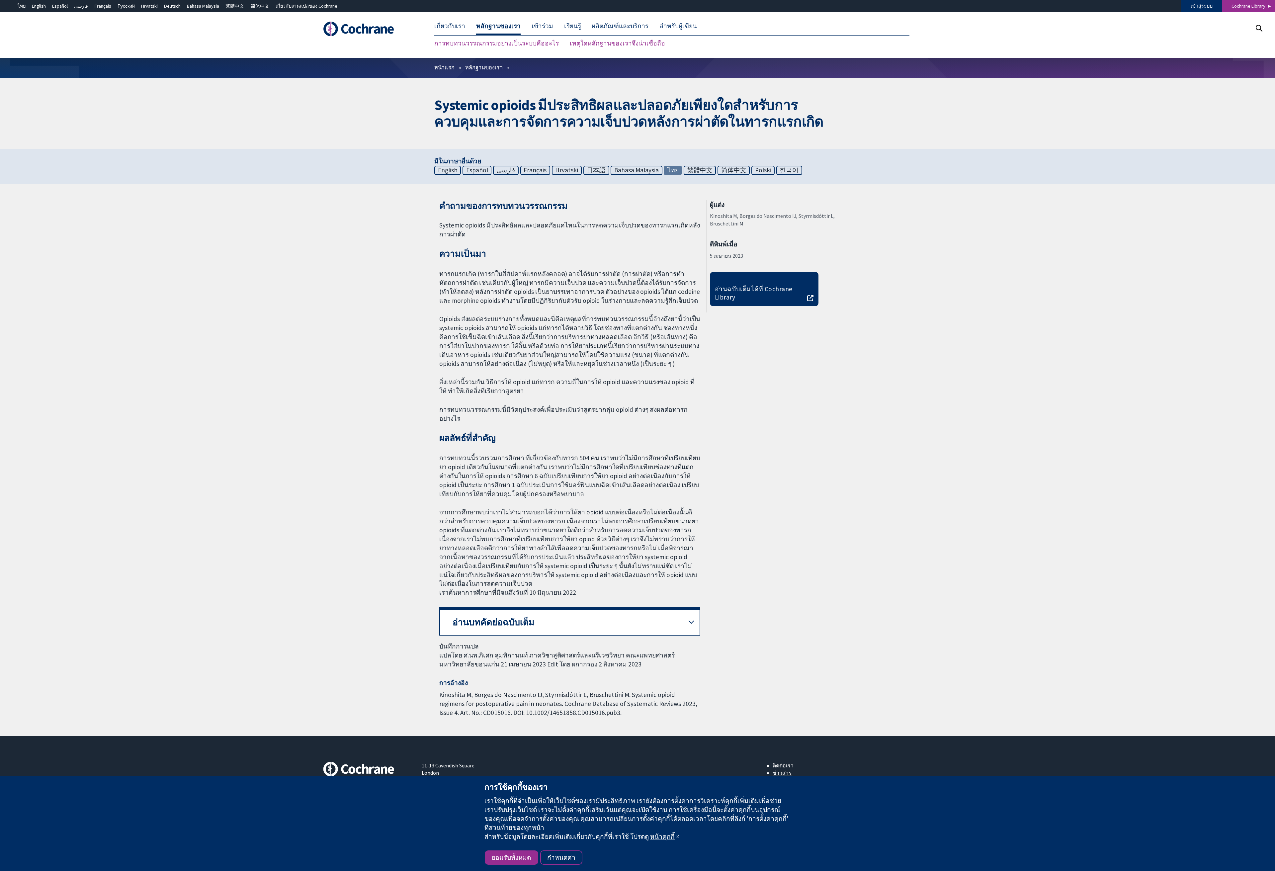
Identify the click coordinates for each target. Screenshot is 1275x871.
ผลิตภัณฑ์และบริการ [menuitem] (620, 26)
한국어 (789, 170)
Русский (126, 6)
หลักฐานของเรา (484, 67)
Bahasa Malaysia (203, 6)
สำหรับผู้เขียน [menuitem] (678, 26)
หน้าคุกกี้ (662, 836)
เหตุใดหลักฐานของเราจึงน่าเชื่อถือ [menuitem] (617, 43)
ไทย (22, 6)
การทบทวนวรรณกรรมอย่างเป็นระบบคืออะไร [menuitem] (496, 43)
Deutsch (172, 6)
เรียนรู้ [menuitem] (572, 26)
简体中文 (260, 6)
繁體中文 (234, 6)
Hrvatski (149, 6)
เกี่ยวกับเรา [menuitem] (449, 26)
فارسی (81, 6)
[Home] (367, 29)
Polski (763, 170)
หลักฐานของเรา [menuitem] (498, 26)
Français (103, 6)
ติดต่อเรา (783, 765)
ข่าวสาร (782, 772)
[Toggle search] (1259, 28)
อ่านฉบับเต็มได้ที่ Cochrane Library (754, 293)
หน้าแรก (444, 67)
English (39, 6)
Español (60, 6)
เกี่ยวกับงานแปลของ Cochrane (306, 6)
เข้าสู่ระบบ (1202, 6)
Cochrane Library (1248, 6)
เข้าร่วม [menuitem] (542, 26)
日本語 (596, 170)
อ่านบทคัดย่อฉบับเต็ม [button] (494, 622)
